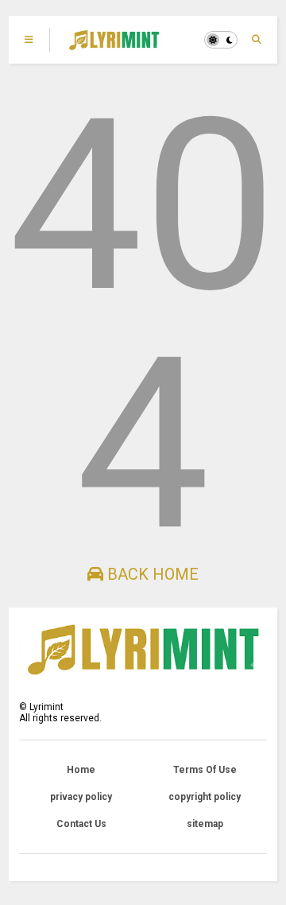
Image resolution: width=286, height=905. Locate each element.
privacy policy (81, 796)
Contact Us (81, 823)
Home (81, 769)
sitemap (205, 823)
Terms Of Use (205, 769)
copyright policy (204, 796)
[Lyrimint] (114, 44)
